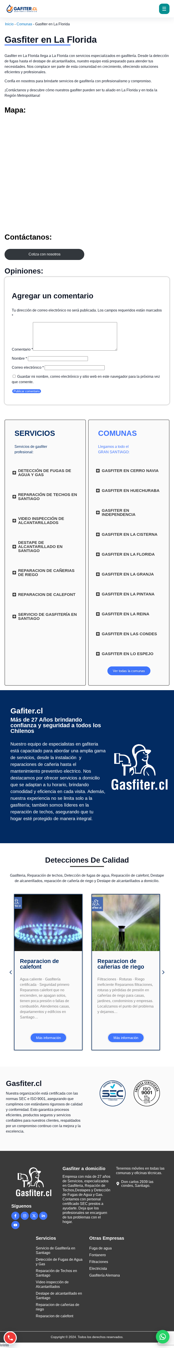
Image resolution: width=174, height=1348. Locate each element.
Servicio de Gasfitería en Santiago (55, 1250)
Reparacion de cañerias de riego (120, 964)
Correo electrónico (28, 367)
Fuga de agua (100, 1248)
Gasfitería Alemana (104, 1275)
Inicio (9, 24)
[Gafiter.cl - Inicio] (31, 8)
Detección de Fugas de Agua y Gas (59, 1262)
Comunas (24, 24)
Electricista (98, 1268)
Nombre (19, 358)
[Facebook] (15, 1216)
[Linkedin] (43, 1216)
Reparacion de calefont (39, 964)
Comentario (22, 349)
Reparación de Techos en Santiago (56, 1273)
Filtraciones (98, 1262)
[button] (10, 972)
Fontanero (97, 1255)
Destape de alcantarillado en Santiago (59, 1295)
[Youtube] (15, 1225)
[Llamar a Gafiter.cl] (10, 1337)
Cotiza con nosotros (44, 254)
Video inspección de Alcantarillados (52, 1284)
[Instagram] (25, 1216)
